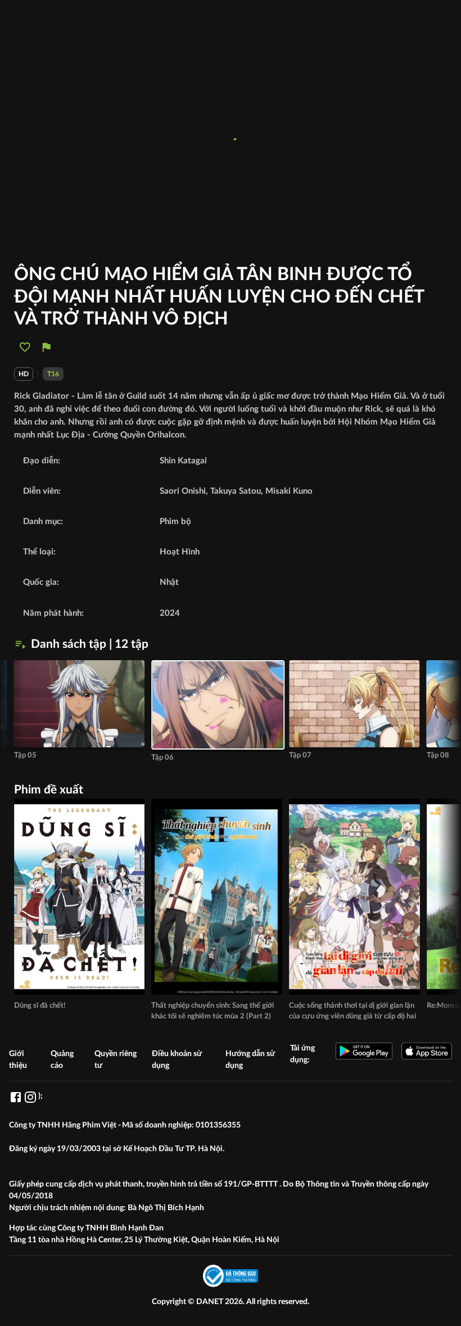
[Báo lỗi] (46, 347)
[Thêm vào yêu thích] (25, 347)
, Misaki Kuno (287, 491)
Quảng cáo (62, 1060)
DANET (210, 1302)
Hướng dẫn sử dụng (250, 1060)
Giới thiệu (18, 1060)
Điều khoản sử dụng (177, 1060)
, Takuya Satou (233, 491)
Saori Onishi (183, 491)
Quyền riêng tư (115, 1060)
